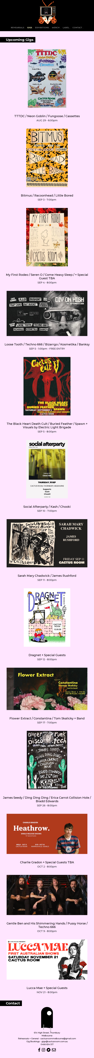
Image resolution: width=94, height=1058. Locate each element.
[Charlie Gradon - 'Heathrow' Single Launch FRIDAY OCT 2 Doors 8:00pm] (47, 834)
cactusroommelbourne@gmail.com (58, 1038)
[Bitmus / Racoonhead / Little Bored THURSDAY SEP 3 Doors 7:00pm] (47, 158)
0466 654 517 (47, 1044)
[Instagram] (43, 1050)
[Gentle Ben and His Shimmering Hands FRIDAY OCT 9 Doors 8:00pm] (47, 895)
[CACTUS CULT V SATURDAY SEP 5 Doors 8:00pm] (47, 386)
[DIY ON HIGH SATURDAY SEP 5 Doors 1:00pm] (47, 313)
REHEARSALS (18, 28)
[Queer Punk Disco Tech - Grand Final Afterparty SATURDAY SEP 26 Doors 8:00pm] (47, 760)
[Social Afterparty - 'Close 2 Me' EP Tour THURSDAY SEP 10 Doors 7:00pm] (47, 469)
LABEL (66, 28)
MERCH (56, 28)
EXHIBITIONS (42, 28)
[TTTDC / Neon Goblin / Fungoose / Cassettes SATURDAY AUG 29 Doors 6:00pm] (47, 78)
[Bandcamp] (48, 1050)
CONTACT (77, 28)
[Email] (53, 1050)
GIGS (30, 28)
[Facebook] (39, 1050)
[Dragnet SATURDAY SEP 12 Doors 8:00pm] (47, 617)
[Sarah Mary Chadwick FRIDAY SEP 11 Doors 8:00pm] (47, 543)
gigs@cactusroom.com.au (54, 1041)
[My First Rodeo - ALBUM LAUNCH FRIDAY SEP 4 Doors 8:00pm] (47, 237)
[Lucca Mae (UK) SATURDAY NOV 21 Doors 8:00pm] (47, 959)
